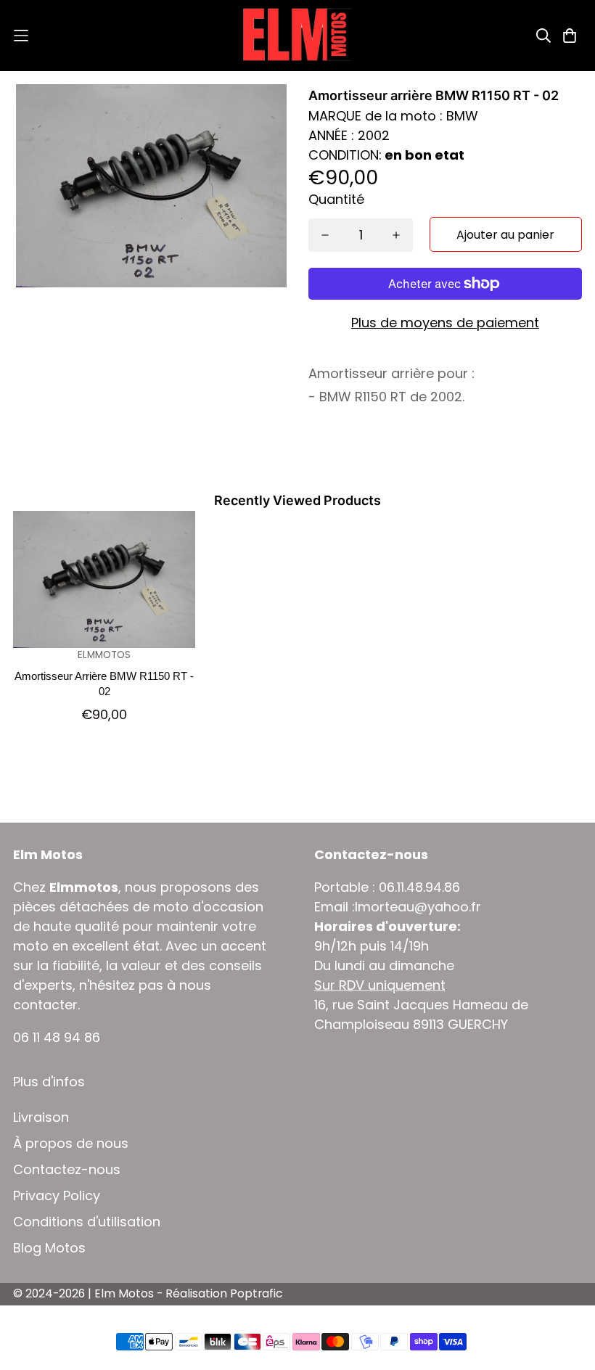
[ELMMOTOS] (297, 35)
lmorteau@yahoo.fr (418, 907)
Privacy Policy (56, 1196)
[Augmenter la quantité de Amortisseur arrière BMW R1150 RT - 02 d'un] (396, 235)
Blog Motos (49, 1248)
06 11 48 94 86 (56, 1037)
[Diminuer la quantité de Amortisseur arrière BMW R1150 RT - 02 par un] (325, 235)
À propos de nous (70, 1143)
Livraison (41, 1117)
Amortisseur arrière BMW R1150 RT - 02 (104, 683)
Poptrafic (256, 1293)
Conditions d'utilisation (86, 1222)
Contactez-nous (66, 1169)
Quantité (336, 199)
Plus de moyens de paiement (445, 322)
